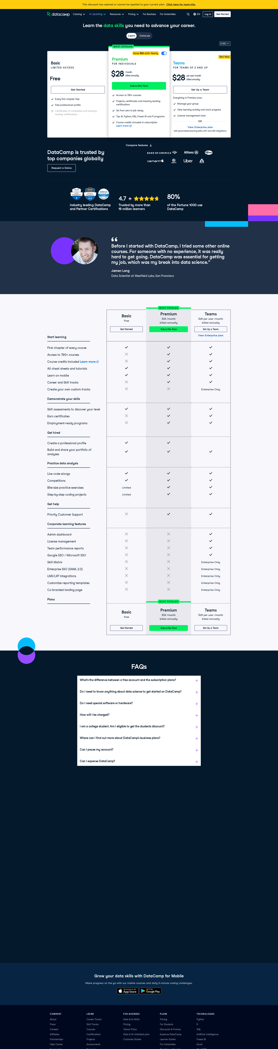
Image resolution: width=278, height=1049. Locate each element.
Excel (199, 1044)
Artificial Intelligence (207, 1034)
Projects (91, 1039)
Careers (54, 1029)
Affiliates (54, 1034)
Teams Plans (130, 1029)
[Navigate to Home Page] (58, 14)
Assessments (93, 1044)
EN (198, 14)
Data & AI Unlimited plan (136, 1034)
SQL (199, 1029)
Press (53, 1024)
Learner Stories (168, 1039)
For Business (149, 14)
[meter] (139, 198)
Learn (131, 35)
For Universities (168, 14)
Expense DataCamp (170, 1034)
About (53, 1019)
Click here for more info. (181, 4)
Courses (91, 1029)
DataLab (144, 35)
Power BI (201, 1039)
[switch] (164, 53)
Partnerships (56, 1039)
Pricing (126, 1024)
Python (200, 1019)
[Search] (188, 14)
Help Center (56, 1044)
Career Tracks (94, 1019)
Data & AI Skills (131, 1019)
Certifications (94, 1034)
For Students (166, 1024)
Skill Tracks (93, 1024)
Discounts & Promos (170, 1029)
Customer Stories (132, 1039)
